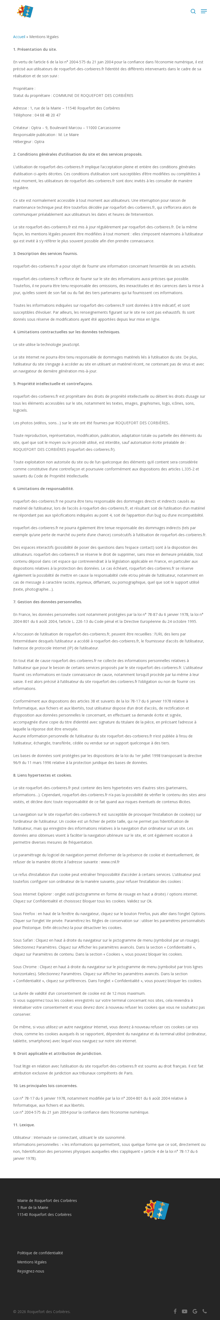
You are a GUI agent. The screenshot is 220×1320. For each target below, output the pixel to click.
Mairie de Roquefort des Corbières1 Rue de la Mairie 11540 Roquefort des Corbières (47, 1207)
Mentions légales (32, 1261)
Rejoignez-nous (30, 1271)
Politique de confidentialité (40, 1252)
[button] (204, 11)
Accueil (19, 36)
